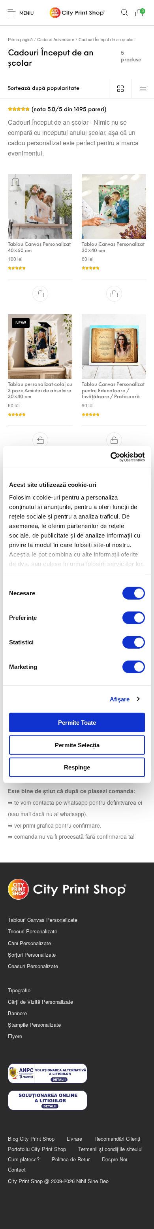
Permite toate (77, 722)
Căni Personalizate (29, 943)
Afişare (120, 698)
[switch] (133, 618)
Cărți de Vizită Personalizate (40, 1001)
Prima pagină (20, 39)
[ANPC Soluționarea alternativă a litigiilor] (77, 1073)
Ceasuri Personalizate (33, 966)
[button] (40, 294)
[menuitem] (31, 1138)
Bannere (17, 1013)
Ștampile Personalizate (34, 1024)
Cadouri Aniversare (55, 39)
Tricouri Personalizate (32, 931)
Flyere (15, 1036)
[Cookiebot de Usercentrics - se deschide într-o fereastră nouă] (111, 457)
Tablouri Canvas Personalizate (42, 919)
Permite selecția (77, 744)
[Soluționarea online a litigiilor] (77, 1100)
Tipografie (19, 990)
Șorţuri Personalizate (32, 954)
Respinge (77, 767)
